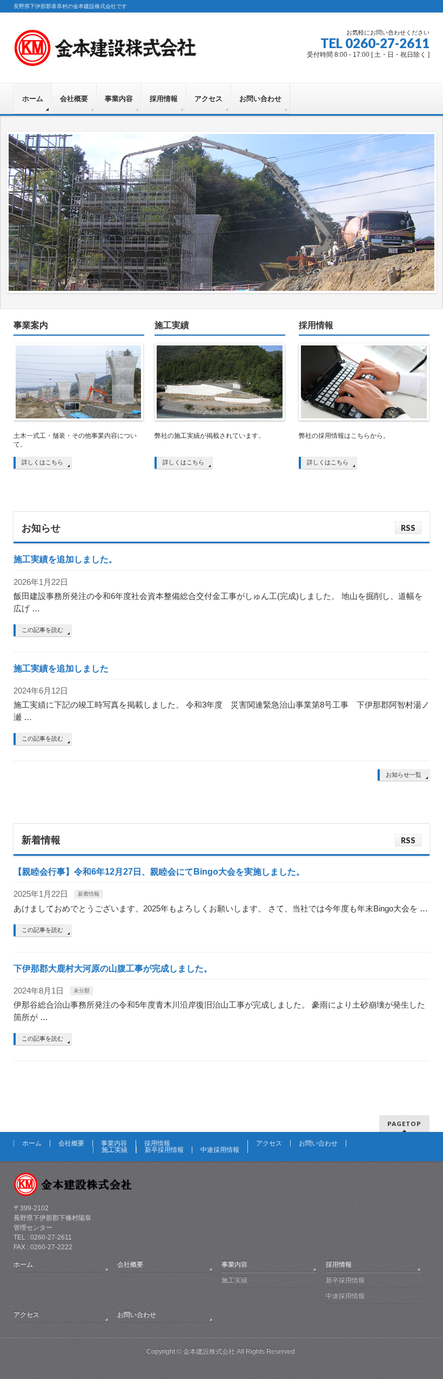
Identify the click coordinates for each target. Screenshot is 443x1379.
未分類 (81, 991)
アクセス (269, 1143)
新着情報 (88, 894)
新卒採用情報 (164, 1150)
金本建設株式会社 (209, 1351)
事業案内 (31, 325)
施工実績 (172, 325)
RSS (408, 527)
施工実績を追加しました (61, 668)
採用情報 (316, 325)
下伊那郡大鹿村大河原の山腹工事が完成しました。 (113, 968)
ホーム (32, 1143)
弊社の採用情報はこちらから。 (344, 435)
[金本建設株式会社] (106, 54)
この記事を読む (42, 630)
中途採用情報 (219, 1150)
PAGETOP (404, 1123)
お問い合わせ (318, 1143)
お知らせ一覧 (403, 774)
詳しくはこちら (42, 462)
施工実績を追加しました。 (65, 559)
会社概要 (71, 1143)
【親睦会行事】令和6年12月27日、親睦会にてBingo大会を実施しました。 (159, 871)
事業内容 (114, 1143)
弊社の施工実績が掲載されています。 (210, 435)
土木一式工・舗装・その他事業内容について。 (75, 440)
